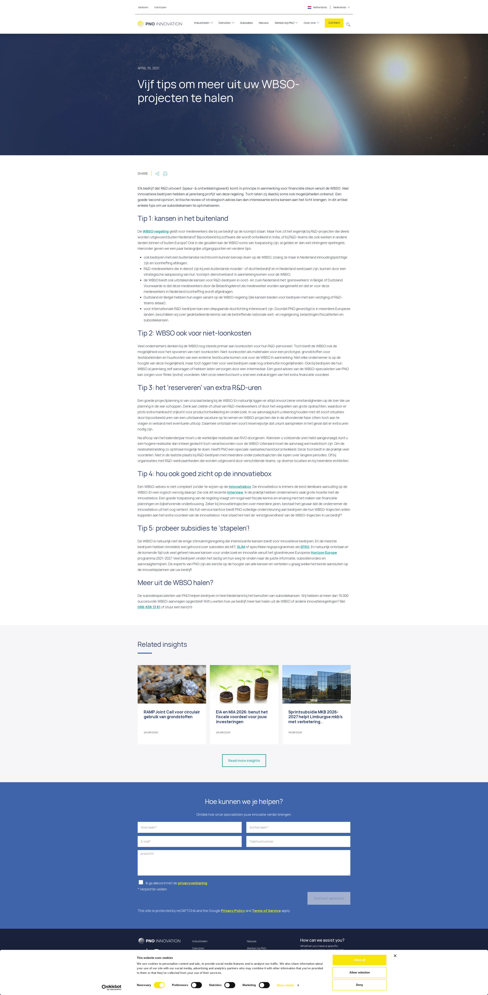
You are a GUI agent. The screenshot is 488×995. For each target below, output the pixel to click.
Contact (334, 23)
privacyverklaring (193, 883)
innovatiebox (240, 486)
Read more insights (244, 760)
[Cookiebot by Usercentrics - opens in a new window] (111, 987)
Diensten (225, 23)
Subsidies (246, 23)
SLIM (241, 546)
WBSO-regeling (156, 231)
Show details (285, 985)
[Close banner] (395, 955)
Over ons (310, 23)
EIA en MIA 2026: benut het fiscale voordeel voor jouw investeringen (242, 716)
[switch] (196, 985)
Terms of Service (266, 910)
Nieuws (264, 23)
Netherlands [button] (329, 7)
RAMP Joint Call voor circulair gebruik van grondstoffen (172, 714)
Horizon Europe (324, 552)
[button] (348, 24)
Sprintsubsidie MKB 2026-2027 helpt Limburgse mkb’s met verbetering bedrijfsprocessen (315, 719)
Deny (359, 984)
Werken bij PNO (284, 23)
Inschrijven (160, 7)
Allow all (359, 959)
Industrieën (201, 23)
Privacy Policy (233, 910)
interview (235, 492)
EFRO (305, 546)
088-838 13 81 (149, 607)
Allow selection (359, 972)
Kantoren (143, 7)
